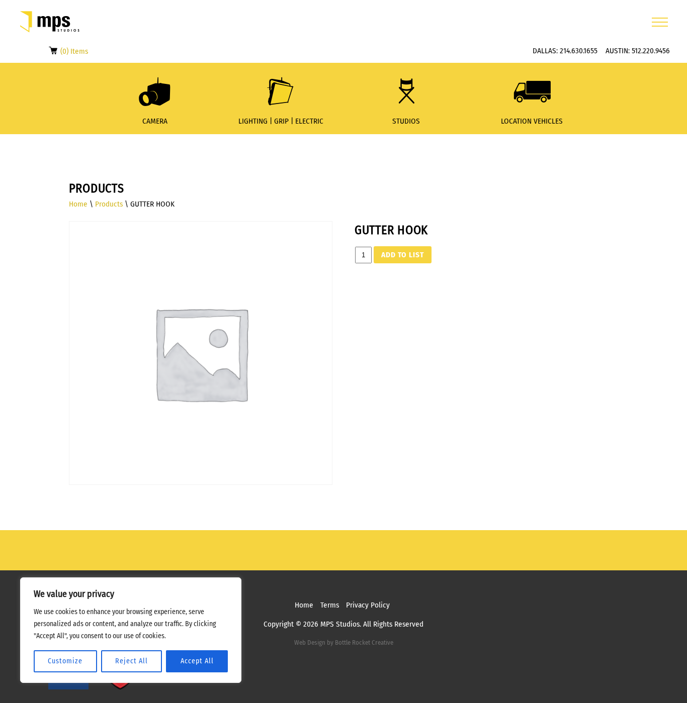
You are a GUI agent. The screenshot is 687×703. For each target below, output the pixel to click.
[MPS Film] (49, 22)
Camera (154, 121)
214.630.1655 (578, 50)
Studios (406, 121)
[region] (130, 630)
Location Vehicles (532, 121)
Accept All (197, 661)
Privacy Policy (368, 605)
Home (78, 204)
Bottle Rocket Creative (364, 642)
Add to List (402, 254)
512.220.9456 (651, 50)
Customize (65, 661)
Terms (329, 605)
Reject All (131, 661)
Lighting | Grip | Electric (280, 121)
